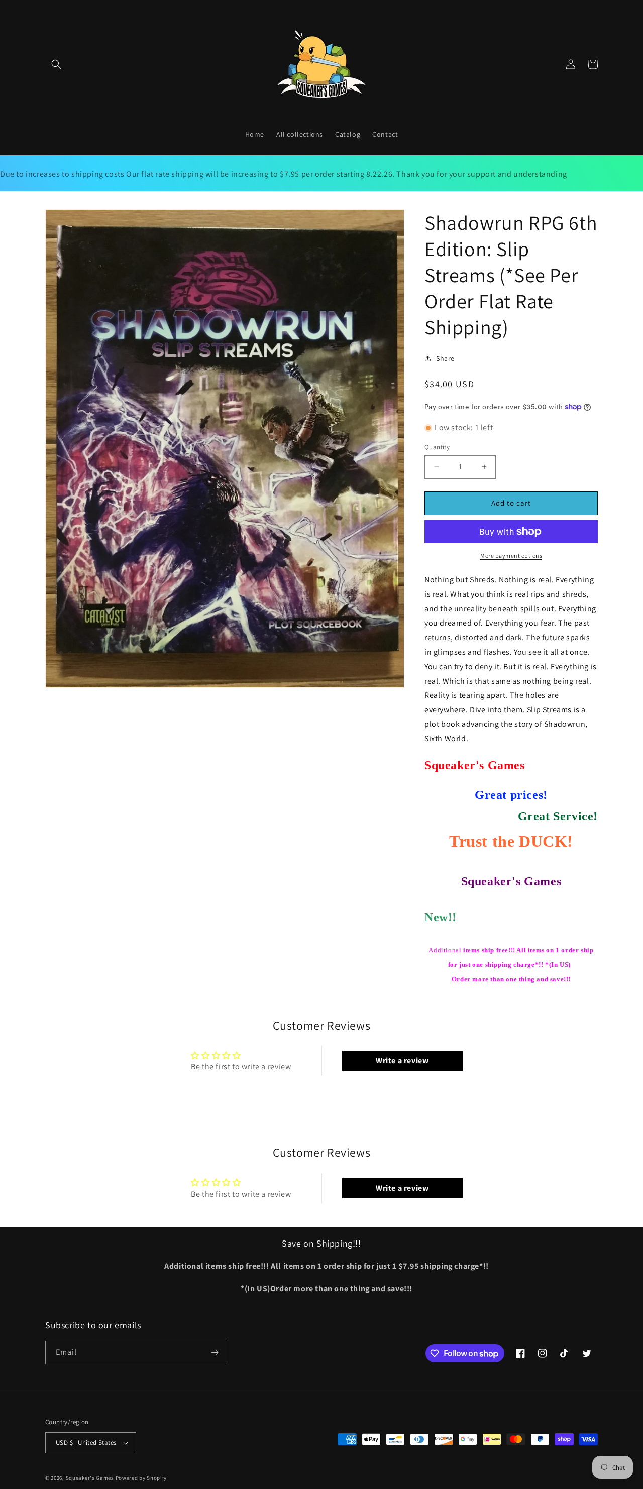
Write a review (402, 1060)
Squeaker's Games (91, 1477)
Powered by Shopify (141, 1477)
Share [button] (445, 358)
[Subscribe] (214, 1352)
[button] (56, 64)
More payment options (511, 555)
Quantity (437, 447)
